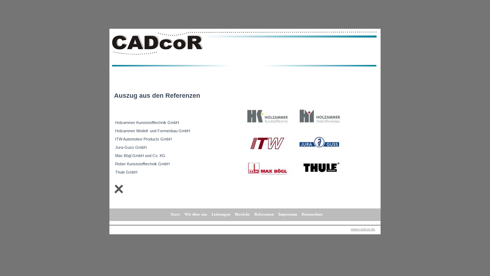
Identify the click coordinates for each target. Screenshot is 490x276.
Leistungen (221, 214)
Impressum (287, 214)
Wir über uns (195, 214)
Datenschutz (312, 214)
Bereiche (242, 214)
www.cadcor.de (363, 229)
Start (175, 214)
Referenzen (264, 214)
